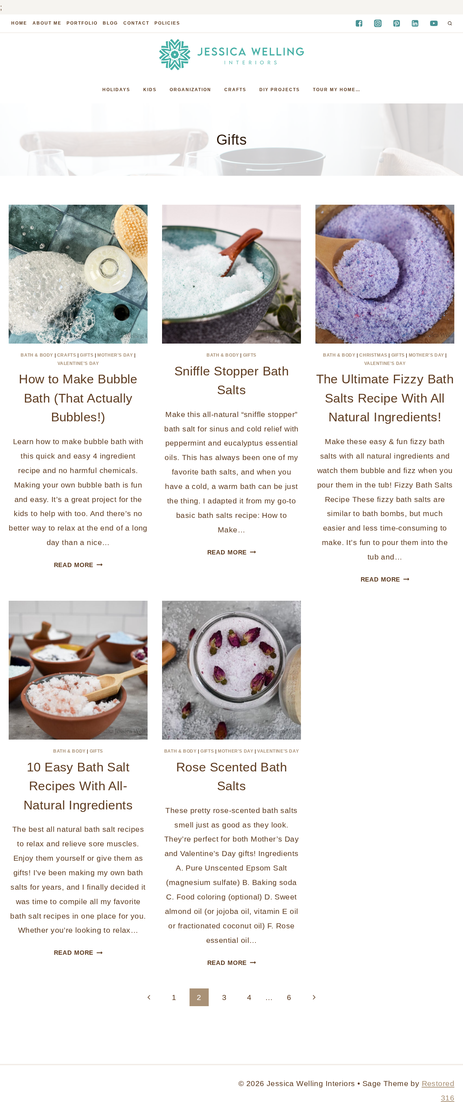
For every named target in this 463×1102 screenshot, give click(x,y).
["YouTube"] (434, 23)
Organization (190, 89)
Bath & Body (37, 355)
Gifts (86, 355)
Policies (167, 23)
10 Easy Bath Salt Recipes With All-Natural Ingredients (78, 786)
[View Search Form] (449, 23)
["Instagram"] (377, 23)
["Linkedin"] (415, 23)
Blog (110, 23)
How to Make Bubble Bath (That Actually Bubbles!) (78, 398)
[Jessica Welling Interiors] (231, 54)
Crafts (235, 89)
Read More (78, 565)
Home (19, 23)
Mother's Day (115, 355)
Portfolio (82, 23)
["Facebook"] (358, 23)
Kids (150, 89)
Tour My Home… (337, 89)
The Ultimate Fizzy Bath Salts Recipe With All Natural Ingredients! (385, 398)
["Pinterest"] (396, 23)
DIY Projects (279, 89)
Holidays (116, 89)
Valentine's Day (78, 363)
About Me (47, 23)
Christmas (373, 355)
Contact (136, 23)
